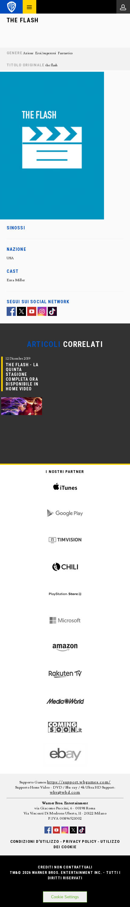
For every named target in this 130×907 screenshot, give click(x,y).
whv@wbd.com (65, 792)
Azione (28, 53)
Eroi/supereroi (45, 53)
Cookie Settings (65, 897)
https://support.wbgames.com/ (79, 782)
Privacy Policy (79, 841)
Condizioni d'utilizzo (34, 841)
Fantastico (65, 53)
